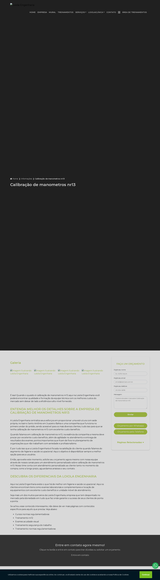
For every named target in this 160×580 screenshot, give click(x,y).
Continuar (146, 575)
